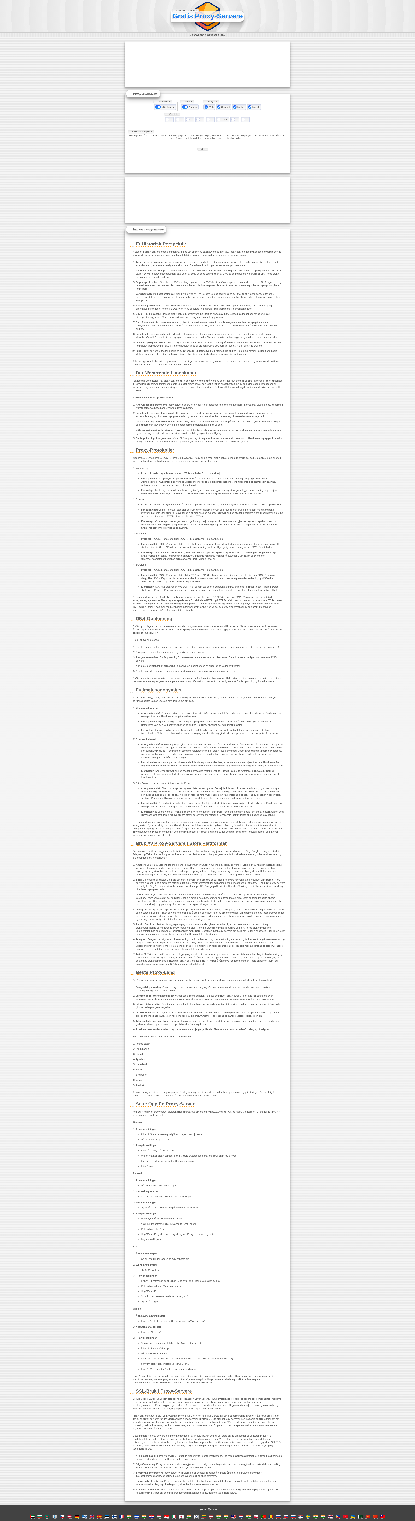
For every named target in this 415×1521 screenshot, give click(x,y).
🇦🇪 (32, 1516)
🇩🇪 (77, 1516)
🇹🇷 (345, 1516)
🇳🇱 (241, 1516)
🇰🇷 (196, 1516)
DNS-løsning (168, 107)
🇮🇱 (136, 1516)
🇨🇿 (62, 1516)
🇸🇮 (293, 1516)
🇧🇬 (39, 1516)
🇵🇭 (338, 1516)
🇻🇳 (367, 1516)
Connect (225, 107)
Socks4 (241, 107)
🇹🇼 (382, 1516)
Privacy (202, 1509)
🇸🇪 (308, 1516)
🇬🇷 (84, 1516)
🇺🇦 (352, 1516)
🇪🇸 (99, 1516)
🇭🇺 (159, 1516)
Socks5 (256, 107)
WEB (211, 107)
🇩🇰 (69, 1516)
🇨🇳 (375, 1516)
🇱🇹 (203, 1516)
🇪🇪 (106, 1516)
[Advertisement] (207, 64)
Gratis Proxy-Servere (207, 16)
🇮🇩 (166, 1516)
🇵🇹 (263, 1516)
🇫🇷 (121, 1516)
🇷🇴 (270, 1516)
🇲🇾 (233, 1516)
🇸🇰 (285, 1516)
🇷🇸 (300, 1516)
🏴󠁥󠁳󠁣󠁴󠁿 (54, 1516)
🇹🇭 (330, 1516)
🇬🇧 (91, 1516)
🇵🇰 (360, 1516)
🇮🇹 (174, 1516)
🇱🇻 (211, 1516)
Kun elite (193, 107)
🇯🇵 (181, 1516)
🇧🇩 (47, 1516)
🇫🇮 (114, 1516)
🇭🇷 (151, 1516)
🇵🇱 (256, 1516)
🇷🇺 (278, 1516)
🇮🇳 (129, 1516)
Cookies (212, 1509)
